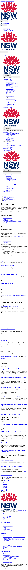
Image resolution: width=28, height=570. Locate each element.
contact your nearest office (17, 236)
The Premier (5, 553)
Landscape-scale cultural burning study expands (11, 395)
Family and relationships (11, 87)
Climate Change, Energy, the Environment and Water (14, 537)
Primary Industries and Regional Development (12, 546)
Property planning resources (7, 460)
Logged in (4, 25)
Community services (10, 82)
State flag (5, 519)
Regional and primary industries (12, 94)
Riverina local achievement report (8, 442)
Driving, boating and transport (12, 83)
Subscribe (3, 358)
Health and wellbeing (10, 90)
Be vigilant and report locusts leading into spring (14, 369)
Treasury (5, 548)
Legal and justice (9, 92)
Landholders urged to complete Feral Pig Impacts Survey (13, 377)
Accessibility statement (8, 526)
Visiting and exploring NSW (11, 179)
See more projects (5, 317)
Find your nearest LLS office (6, 475)
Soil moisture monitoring (7, 265)
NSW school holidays (10, 181)
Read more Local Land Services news (10, 414)
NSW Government (5, 551)
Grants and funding (10, 89)
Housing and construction (11, 91)
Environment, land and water (12, 86)
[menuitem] (6, 28)
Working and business (8, 132)
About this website (5, 522)
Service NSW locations (8, 517)
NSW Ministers (6, 555)
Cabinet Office (6, 535)
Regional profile (5, 340)
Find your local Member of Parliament (11, 556)
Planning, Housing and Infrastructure (10, 544)
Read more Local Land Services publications (12, 466)
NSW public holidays (10, 180)
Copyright (5, 527)
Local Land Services (22, 510)
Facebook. (25, 356)
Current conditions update (8, 329)
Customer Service (6, 540)
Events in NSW (9, 178)
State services (6, 518)
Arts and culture (9, 177)
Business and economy (10, 134)
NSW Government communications (10, 560)
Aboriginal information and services (13, 80)
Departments (4, 533)
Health (4, 542)
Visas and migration (10, 96)
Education (5, 541)
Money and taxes (9, 139)
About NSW (8, 176)
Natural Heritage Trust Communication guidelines (14, 424)
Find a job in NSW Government (9, 558)
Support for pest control (7, 283)
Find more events (4, 299)
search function (7, 477)
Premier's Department (7, 545)
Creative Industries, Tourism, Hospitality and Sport (13, 539)
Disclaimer (5, 528)
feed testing (5, 242)
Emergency (8, 85)
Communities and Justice (8, 538)
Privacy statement (6, 529)
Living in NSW (7, 79)
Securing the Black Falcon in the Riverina (9, 306)
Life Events (8, 93)
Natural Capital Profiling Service (9, 274)
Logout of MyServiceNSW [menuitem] (8, 30)
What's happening (7, 174)
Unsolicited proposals (7, 562)
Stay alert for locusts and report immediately (10, 387)
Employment (8, 137)
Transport (5, 547)
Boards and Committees (8, 557)
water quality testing (7, 241)
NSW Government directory (9, 530)
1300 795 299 (6, 480)
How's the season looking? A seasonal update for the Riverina (13, 295)
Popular (3, 513)
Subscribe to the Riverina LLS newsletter (9, 356)
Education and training (10, 84)
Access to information (7, 524)
